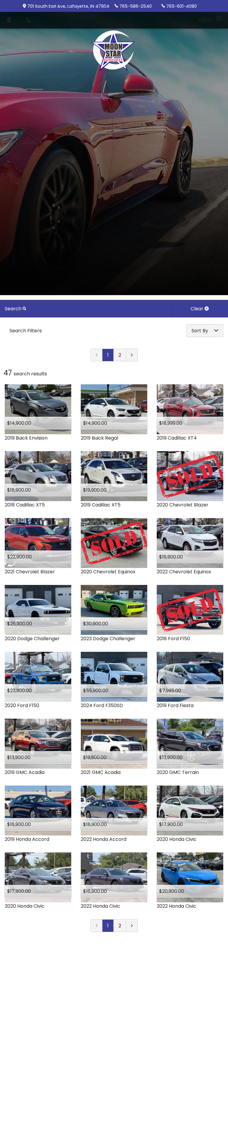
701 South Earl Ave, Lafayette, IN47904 (68, 6)
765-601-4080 (181, 6)
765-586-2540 (135, 6)
